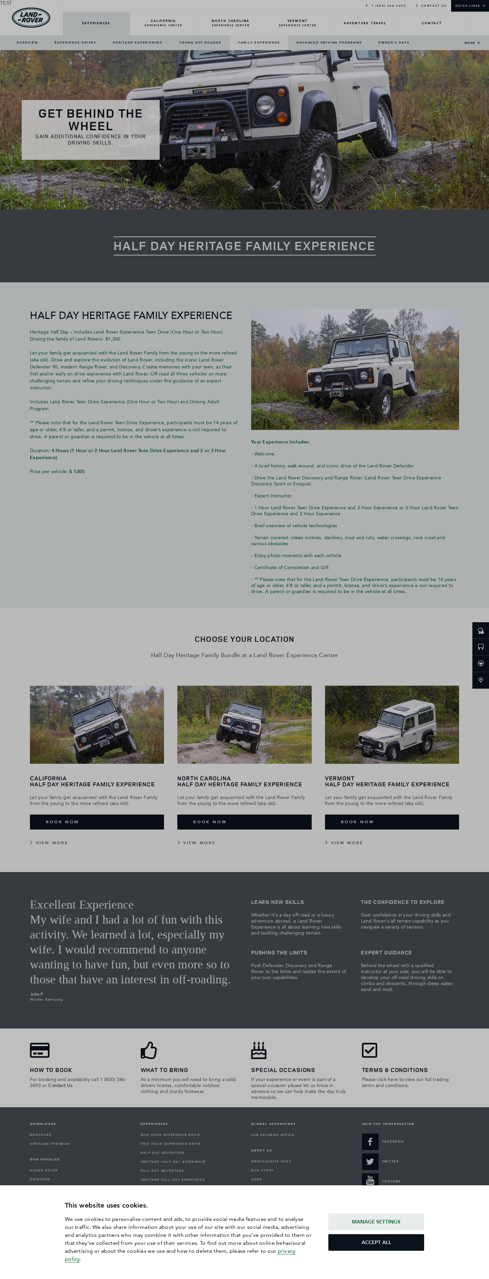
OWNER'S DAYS (393, 42)
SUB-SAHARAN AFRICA (272, 1134)
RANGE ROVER (44, 1170)
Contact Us (60, 1085)
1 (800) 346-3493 (388, 5)
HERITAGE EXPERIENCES (137, 42)
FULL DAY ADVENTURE (162, 1170)
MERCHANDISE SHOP (271, 1161)
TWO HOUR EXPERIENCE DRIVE (171, 1143)
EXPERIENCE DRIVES (75, 42)
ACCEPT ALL (376, 1242)
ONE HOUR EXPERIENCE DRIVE (170, 1134)
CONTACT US (433, 5)
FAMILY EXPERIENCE (259, 42)
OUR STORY (262, 1170)
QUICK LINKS (467, 5)
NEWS (256, 1179)
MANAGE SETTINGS (376, 1222)
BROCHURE (40, 1134)
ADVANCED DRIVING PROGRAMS (329, 42)
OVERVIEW (27, 42)
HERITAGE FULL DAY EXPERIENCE (173, 1179)
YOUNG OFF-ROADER (200, 42)
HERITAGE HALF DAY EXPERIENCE (173, 1161)
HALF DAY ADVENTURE (163, 1152)
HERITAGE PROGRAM (50, 1143)
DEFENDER (40, 1179)
